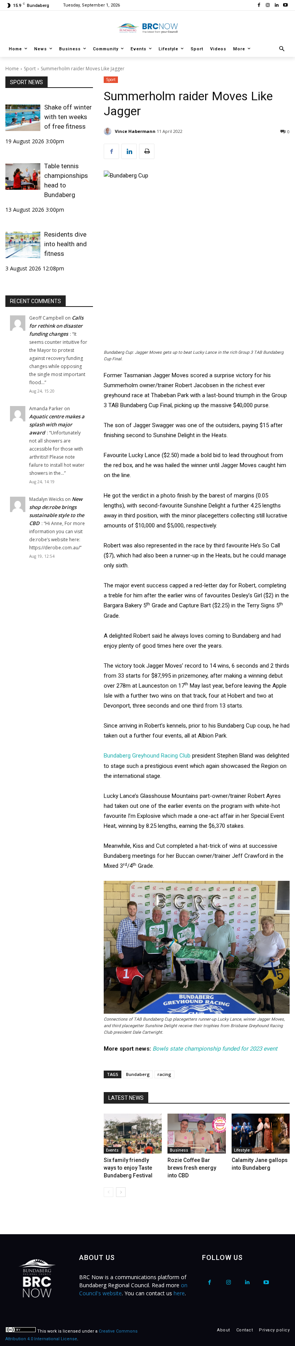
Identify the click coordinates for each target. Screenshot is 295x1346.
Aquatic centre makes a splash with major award (57, 424)
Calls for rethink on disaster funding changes (56, 325)
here (179, 1293)
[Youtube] (285, 5)
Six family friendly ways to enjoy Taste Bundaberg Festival (128, 1168)
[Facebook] (259, 5)
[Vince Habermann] (109, 131)
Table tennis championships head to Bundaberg (66, 180)
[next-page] (121, 1192)
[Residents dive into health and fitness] (22, 245)
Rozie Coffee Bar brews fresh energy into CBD (191, 1168)
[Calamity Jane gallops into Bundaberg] (261, 1134)
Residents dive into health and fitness (65, 243)
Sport (30, 68)
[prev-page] (108, 1192)
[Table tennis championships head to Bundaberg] (22, 176)
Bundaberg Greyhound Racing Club (147, 755)
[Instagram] (268, 5)
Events (112, 1150)
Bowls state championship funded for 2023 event (214, 1048)
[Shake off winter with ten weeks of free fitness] (22, 117)
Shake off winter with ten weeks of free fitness (68, 116)
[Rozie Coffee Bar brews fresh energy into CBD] (196, 1134)
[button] (282, 49)
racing (164, 1074)
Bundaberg (138, 1074)
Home (12, 68)
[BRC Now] (147, 28)
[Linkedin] (276, 5)
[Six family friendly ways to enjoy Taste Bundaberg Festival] (133, 1134)
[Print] (146, 151)
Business (179, 1150)
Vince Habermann (135, 131)
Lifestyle (242, 1150)
